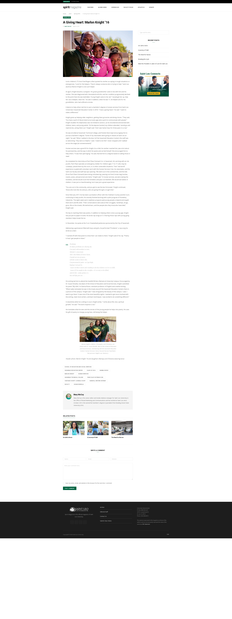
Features (90, 7)
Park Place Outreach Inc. (95, 377)
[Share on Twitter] (54, 92)
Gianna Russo (104, 370)
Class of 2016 (91, 370)
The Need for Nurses (117, 437)
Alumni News (102, 7)
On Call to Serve (75, 1)
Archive (102, 507)
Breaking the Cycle (143, 59)
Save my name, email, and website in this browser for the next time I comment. (88, 483)
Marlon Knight (69, 373)
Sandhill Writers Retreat (98, 380)
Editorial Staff (104, 512)
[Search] (167, 7)
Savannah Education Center (74, 370)
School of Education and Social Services (78, 366)
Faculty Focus (128, 7)
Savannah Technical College (74, 377)
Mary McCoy (68, 26)
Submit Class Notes (106, 521)
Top (167, 534)
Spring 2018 (67, 17)
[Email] (54, 96)
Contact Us (103, 516)
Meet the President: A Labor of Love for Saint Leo (153, 64)
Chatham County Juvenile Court (75, 380)
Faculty (67, 384)
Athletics (141, 7)
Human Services (83, 373)
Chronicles (115, 7)
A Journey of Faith (92, 437)
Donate (151, 7)
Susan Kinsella (79, 384)
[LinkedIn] (54, 101)
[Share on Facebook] (54, 87)
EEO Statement (146, 524)
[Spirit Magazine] (72, 7)
